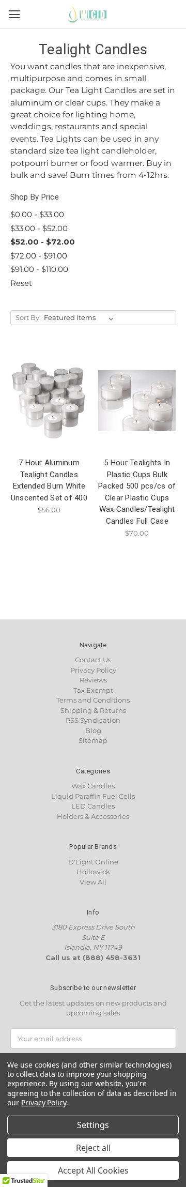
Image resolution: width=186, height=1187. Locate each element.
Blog (93, 730)
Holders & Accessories (93, 816)
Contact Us (93, 660)
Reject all (93, 1147)
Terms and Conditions (93, 700)
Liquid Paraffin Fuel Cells (93, 796)
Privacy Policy (93, 670)
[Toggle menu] (14, 14)
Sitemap (93, 740)
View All (93, 882)
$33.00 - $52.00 (39, 228)
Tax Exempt (93, 690)
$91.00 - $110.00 (39, 269)
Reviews (93, 680)
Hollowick (93, 872)
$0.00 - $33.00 (37, 214)
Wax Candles (93, 786)
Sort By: (28, 317)
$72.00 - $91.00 (38, 256)
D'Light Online (93, 862)
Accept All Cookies (93, 1170)
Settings (93, 1125)
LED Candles (93, 806)
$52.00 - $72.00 (42, 242)
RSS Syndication (93, 720)
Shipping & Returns (93, 710)
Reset (21, 283)
